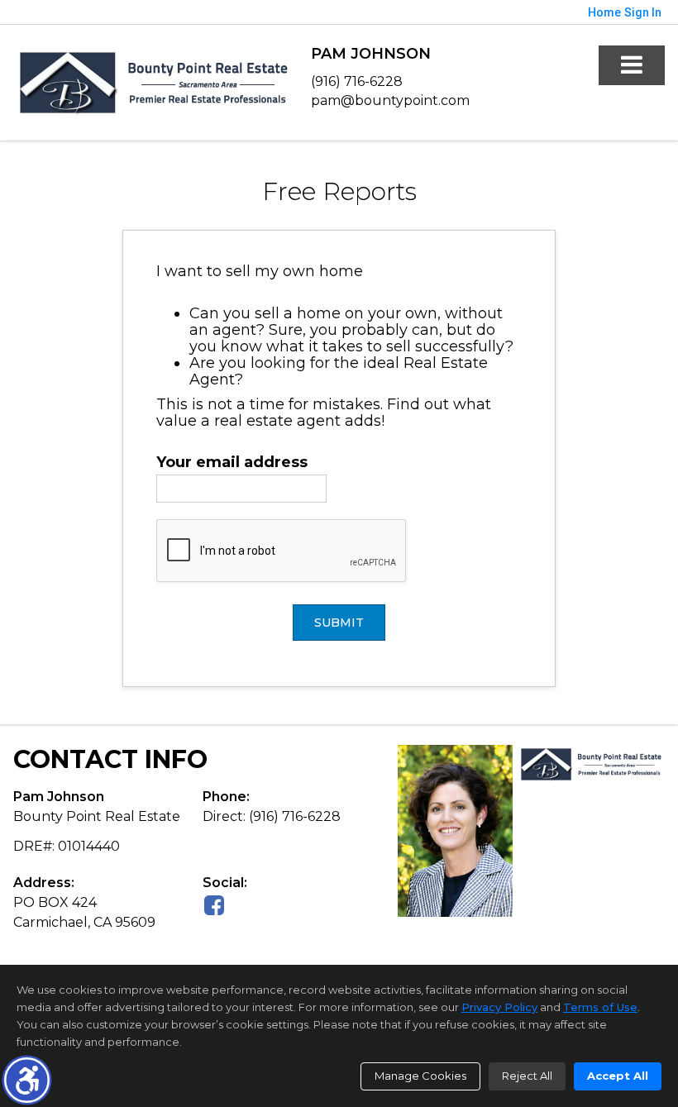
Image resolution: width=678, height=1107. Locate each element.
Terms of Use (600, 1007)
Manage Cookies (420, 1075)
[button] (27, 1080)
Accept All (617, 1075)
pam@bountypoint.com (390, 100)
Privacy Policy (499, 1007)
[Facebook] (214, 905)
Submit (339, 622)
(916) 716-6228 (357, 81)
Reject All (527, 1075)
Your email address (232, 462)
